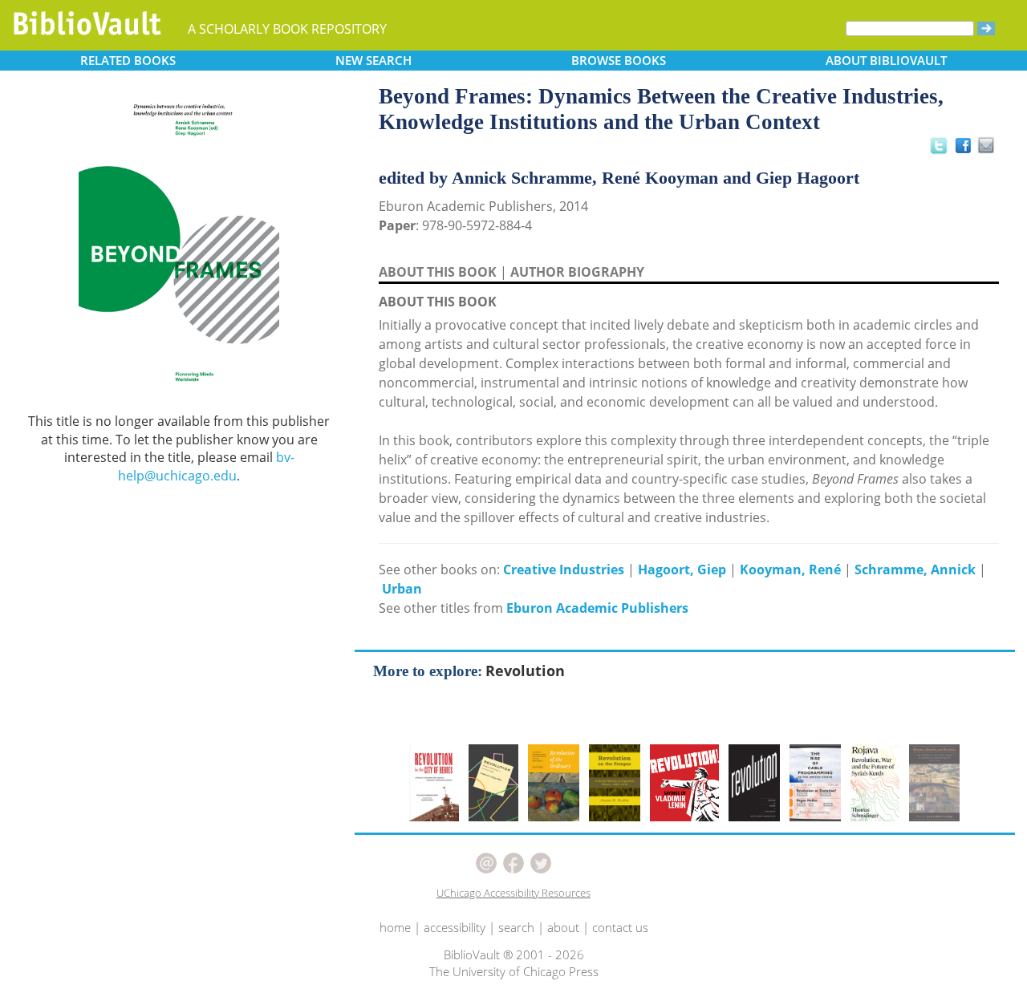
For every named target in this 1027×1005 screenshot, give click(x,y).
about (563, 927)
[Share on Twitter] (938, 145)
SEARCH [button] (373, 60)
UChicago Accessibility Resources (513, 892)
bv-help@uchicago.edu (206, 466)
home (395, 927)
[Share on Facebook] (967, 149)
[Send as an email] (986, 146)
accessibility (454, 927)
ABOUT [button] (886, 60)
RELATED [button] (128, 60)
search (516, 927)
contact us (620, 927)
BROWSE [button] (618, 60)
